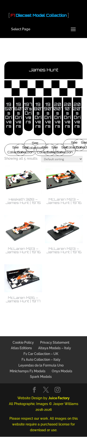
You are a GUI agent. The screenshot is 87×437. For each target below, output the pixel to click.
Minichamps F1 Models (27, 371)
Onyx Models (62, 371)
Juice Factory (59, 398)
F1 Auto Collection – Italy (41, 359)
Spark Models (41, 377)
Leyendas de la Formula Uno (41, 365)
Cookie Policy (23, 342)
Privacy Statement (54, 342)
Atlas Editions (21, 348)
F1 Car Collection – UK (40, 354)
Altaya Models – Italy (54, 348)
